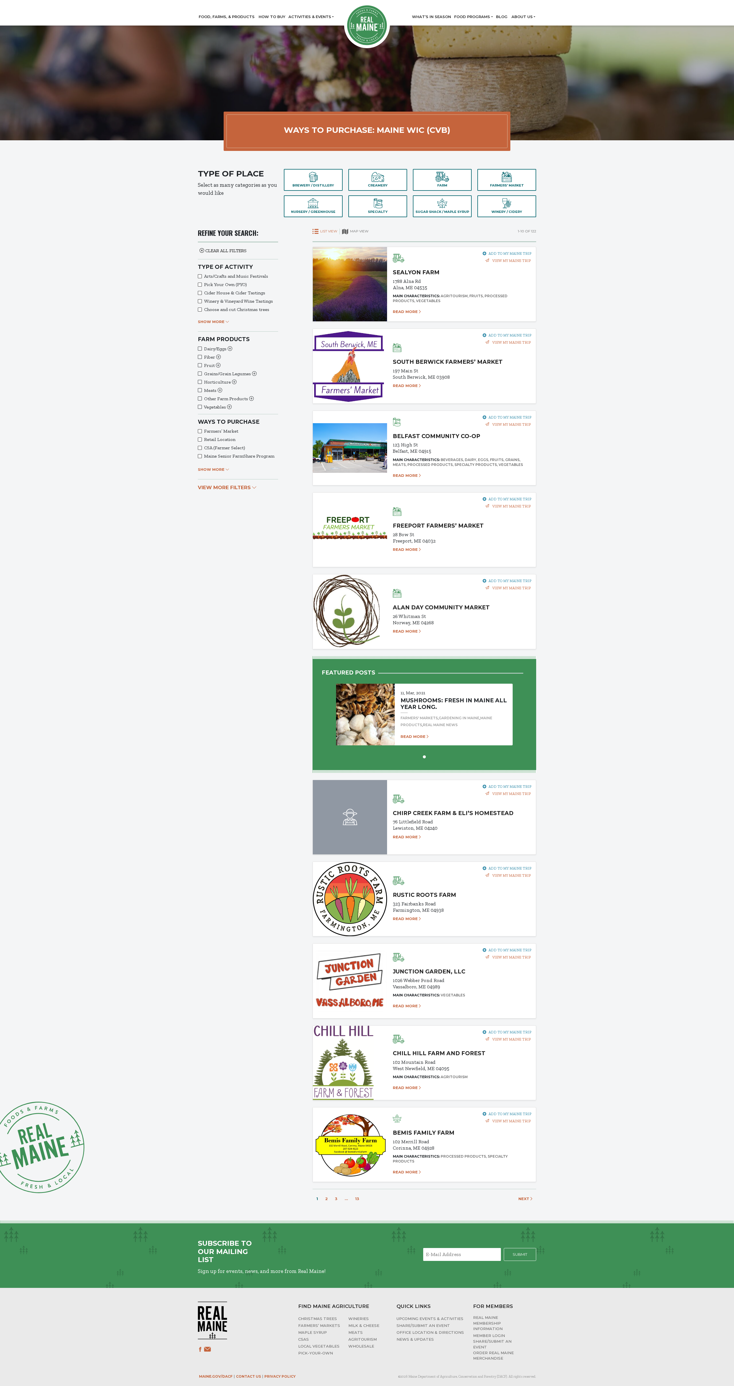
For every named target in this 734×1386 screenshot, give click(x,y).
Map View (358, 231)
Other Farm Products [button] (226, 398)
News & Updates (415, 1339)
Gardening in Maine (459, 718)
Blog (501, 16)
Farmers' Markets (419, 718)
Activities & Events (309, 16)
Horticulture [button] (218, 382)
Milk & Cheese (363, 1325)
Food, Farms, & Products (227, 16)
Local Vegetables (318, 1346)
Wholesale (361, 1346)
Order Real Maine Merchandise (493, 1355)
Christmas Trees (317, 1318)
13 (357, 1198)
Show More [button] (212, 321)
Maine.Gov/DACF (216, 1376)
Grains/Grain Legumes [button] (228, 373)
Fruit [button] (210, 365)
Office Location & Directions (430, 1332)
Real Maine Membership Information (488, 1323)
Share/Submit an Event (423, 1325)
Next (524, 1198)
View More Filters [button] (225, 487)
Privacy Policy (280, 1376)
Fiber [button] (210, 357)
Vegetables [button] (215, 407)
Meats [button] (211, 390)
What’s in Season (431, 16)
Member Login (489, 1335)
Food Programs (472, 16)
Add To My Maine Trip (510, 253)
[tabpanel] (424, 709)
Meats (355, 1332)
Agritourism (362, 1339)
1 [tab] (424, 756)
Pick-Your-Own (315, 1353)
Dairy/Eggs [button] (216, 348)
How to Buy (272, 16)
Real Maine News (440, 725)
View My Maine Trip (511, 260)
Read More (406, 311)
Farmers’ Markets (319, 1325)
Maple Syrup (312, 1332)
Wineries (358, 1318)
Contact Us (248, 1376)
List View (328, 231)
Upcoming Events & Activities (430, 1318)
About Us (522, 16)
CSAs (303, 1339)
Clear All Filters (225, 250)
